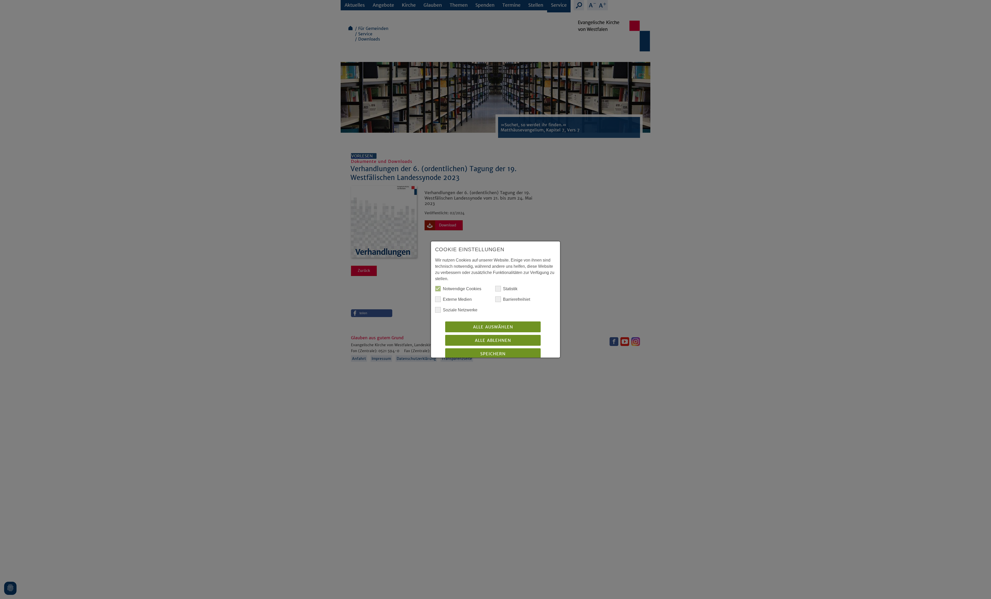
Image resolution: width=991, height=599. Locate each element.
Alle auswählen (493, 326)
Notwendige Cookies (462, 289)
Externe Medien (457, 299)
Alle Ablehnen (493, 340)
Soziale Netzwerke (460, 310)
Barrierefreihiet (516, 299)
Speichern (493, 353)
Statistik (510, 289)
